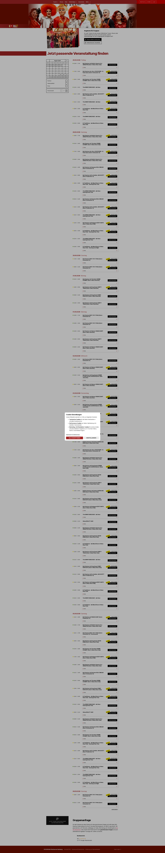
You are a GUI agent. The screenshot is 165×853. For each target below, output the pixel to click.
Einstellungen (91, 438)
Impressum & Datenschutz (73, 434)
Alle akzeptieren (74, 438)
